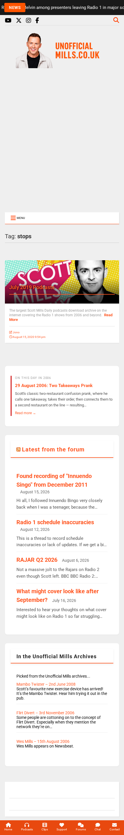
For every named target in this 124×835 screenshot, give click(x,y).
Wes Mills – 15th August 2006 (42, 741)
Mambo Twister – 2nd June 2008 (46, 684)
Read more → (25, 413)
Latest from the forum (53, 449)
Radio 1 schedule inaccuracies (55, 522)
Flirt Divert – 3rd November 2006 (45, 713)
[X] (19, 21)
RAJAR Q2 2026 (36, 559)
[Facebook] (37, 21)
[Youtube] (8, 21)
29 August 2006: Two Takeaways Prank (54, 385)
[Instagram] (28, 21)
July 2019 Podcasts (32, 287)
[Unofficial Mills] (62, 65)
